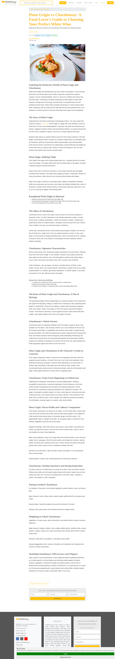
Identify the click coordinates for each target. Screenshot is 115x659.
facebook (37, 35)
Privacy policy (19, 644)
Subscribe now (57, 598)
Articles (71, 2)
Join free (110, 2)
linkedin (48, 35)
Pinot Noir (45, 124)
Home (32, 9)
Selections (88, 2)
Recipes (79, 2)
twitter (43, 35)
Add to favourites (33, 31)
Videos (62, 2)
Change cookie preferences (23, 642)
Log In (103, 2)
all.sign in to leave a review (39, 583)
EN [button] (96, 2)
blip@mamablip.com (21, 633)
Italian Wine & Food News (42, 9)
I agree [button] (65, 653)
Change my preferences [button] (65, 657)
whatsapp (54, 35)
